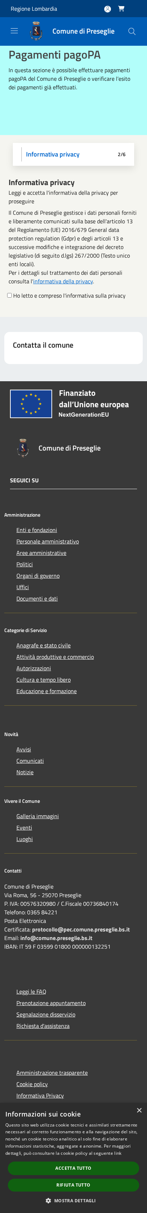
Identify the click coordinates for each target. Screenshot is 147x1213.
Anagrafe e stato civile (43, 645)
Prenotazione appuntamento (51, 1003)
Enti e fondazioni (36, 530)
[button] (73, 1200)
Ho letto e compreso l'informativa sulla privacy (69, 295)
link (117, 1153)
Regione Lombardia (34, 8)
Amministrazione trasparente (52, 1072)
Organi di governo (38, 575)
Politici (24, 564)
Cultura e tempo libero (43, 679)
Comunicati (30, 760)
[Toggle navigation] (14, 30)
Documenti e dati (37, 598)
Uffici (22, 587)
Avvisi (23, 749)
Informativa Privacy (40, 1095)
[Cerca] (132, 31)
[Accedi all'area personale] (108, 9)
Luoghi (24, 839)
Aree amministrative (41, 552)
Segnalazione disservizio (45, 1014)
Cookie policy (32, 1084)
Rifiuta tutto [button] (73, 1185)
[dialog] (73, 1158)
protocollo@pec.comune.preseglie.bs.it (81, 929)
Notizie (25, 772)
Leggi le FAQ (31, 991)
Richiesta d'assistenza (43, 1025)
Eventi (24, 827)
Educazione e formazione (46, 691)
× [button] (139, 1110)
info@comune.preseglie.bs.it (56, 938)
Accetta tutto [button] (73, 1168)
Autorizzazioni (33, 668)
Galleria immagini (37, 816)
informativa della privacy (63, 281)
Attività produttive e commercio (55, 656)
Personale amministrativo (47, 541)
